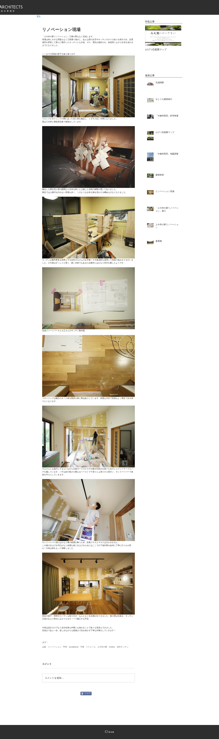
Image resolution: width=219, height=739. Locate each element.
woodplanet (74, 647)
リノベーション (54, 647)
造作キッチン (123, 647)
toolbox (112, 647)
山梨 (44, 647)
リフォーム (91, 647)
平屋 (82, 647)
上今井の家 (102, 647)
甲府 (65, 647)
